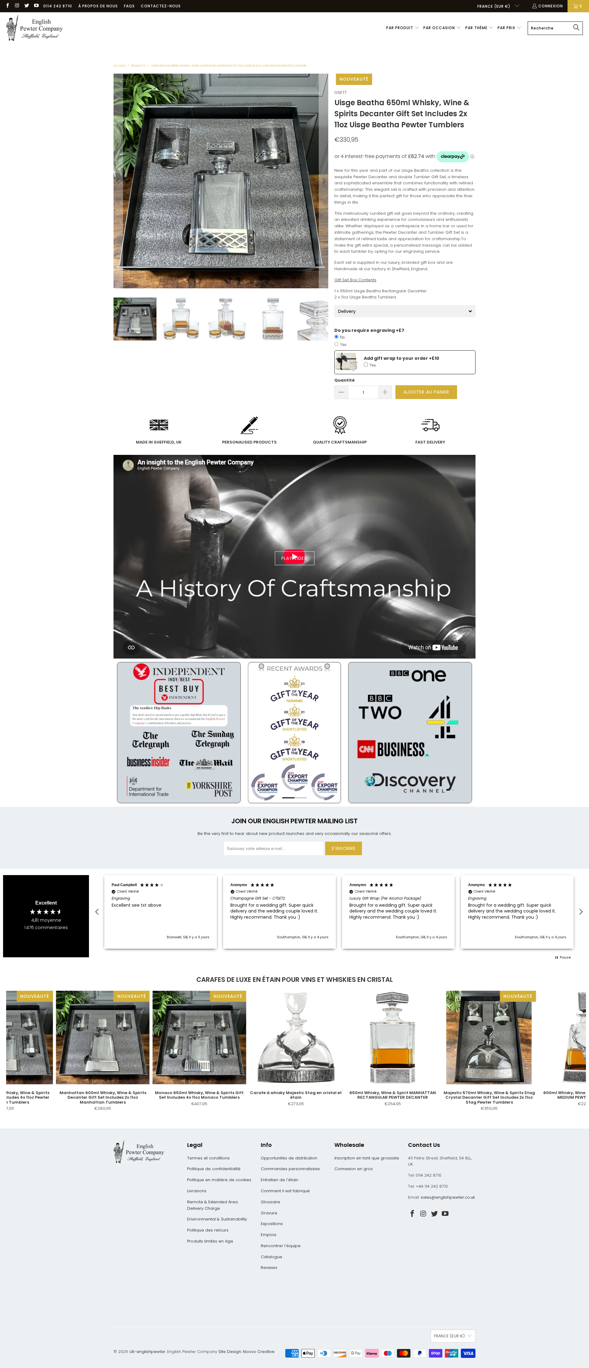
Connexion (550, 6)
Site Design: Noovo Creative (246, 1352)
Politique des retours (208, 1230)
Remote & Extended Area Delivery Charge (212, 1205)
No (342, 337)
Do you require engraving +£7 (369, 330)
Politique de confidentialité (214, 1169)
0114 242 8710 (57, 6)
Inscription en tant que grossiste (366, 1158)
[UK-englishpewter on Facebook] (7, 6)
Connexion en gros (353, 1169)
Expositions (272, 1224)
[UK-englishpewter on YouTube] (36, 6)
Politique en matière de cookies (219, 1180)
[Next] (324, 181)
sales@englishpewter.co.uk (448, 1197)
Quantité (344, 380)
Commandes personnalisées (290, 1169)
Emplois (268, 1235)
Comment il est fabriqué (285, 1191)
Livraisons (196, 1191)
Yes (343, 344)
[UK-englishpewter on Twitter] (26, 6)
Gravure (269, 1213)
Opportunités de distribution (289, 1158)
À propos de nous (98, 6)
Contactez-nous (161, 6)
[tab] (404, 311)
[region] (339, 912)
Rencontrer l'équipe (281, 1246)
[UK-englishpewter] (34, 28)
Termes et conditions (208, 1158)
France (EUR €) (494, 6)
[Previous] (118, 181)
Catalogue (271, 1257)
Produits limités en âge (210, 1241)
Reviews (269, 1267)
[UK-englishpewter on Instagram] (16, 6)
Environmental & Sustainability (217, 1219)
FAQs (129, 6)
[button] (402, 28)
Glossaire (270, 1202)
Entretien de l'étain (279, 1180)
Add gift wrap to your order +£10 (401, 358)
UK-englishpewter (147, 1352)
